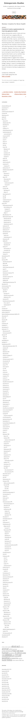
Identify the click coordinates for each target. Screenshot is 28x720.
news (13, 655)
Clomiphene (6, 242)
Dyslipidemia (5, 256)
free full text (17, 650)
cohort (10, 649)
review (6, 82)
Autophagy (4, 107)
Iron (5, 447)
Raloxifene (6, 244)
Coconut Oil (5, 136)
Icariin (6, 539)
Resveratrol (5, 575)
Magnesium (6, 449)
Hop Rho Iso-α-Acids (7, 408)
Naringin (7, 543)
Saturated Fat (6, 194)
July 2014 (4, 680)
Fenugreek (5, 387)
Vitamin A (5, 593)
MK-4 (6, 625)
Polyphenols (6, 524)
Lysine (4, 430)
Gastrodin (5, 393)
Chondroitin (5, 361)
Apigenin (7, 531)
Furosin (6, 528)
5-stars (9, 646)
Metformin (5, 229)
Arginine (5, 348)
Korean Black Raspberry (8, 423)
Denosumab (5, 227)
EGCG (6, 533)
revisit (13, 660)
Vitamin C (5, 606)
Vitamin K (5, 620)
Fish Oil (5, 484)
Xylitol (4, 631)
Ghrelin (4, 289)
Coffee (4, 137)
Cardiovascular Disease (7, 111)
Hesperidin (7, 537)
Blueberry (6, 149)
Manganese (6, 451)
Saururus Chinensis (7, 576)
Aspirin (5, 235)
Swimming (5, 278)
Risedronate (6, 222)
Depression (4, 115)
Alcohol (4, 121)
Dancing (5, 265)
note (16, 655)
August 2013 (5, 695)
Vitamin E (5, 616)
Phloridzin (7, 546)
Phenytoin (5, 239)
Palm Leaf (5, 498)
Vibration (4, 636)
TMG (4, 588)
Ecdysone (5, 385)
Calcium (5, 438)
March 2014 (4, 688)
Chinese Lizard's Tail (7, 359)
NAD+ (3, 318)
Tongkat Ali (5, 590)
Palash (4, 496)
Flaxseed (5, 391)
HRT (4, 291)
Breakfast (5, 124)
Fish (4, 145)
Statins (4, 246)
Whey (5, 192)
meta (3, 655)
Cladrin (6, 511)
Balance (3, 109)
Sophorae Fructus (7, 582)
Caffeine (5, 128)
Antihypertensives (7, 205)
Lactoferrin (5, 424)
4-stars (6, 646)
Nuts (4, 171)
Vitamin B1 (6, 601)
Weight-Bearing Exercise (8, 282)
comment (15, 649)
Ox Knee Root (6, 494)
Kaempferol (5, 421)
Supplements (5, 344)
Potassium (6, 454)
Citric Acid (5, 366)
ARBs (5, 212)
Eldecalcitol (6, 614)
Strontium (6, 464)
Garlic (4, 158)
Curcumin (5, 379)
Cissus (4, 364)
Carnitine (5, 357)
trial (20, 660)
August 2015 (5, 671)
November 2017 (5, 669)
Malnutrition (6, 167)
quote (4, 660)
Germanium (6, 445)
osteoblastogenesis (8, 656)
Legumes (5, 164)
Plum (4, 520)
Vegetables (5, 201)
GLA (4, 398)
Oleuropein (6, 179)
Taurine (4, 586)
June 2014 (4, 682)
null (20, 654)
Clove (4, 370)
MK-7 (6, 627)
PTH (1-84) (6, 303)
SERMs (4, 241)
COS (5, 558)
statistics (17, 660)
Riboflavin (6, 599)
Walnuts (6, 175)
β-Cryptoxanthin (6, 633)
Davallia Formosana (7, 381)
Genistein (7, 515)
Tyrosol (6, 184)
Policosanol (5, 522)
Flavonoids (6, 530)
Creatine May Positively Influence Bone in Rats (20, 94)
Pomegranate (6, 552)
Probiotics (4, 323)
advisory (22, 646)
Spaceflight (4, 340)
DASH (4, 143)
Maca (4, 432)
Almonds (6, 173)
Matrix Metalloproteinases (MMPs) (10, 314)
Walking (4, 280)
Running (5, 274)
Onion (4, 186)
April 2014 (4, 686)
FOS (5, 560)
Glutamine (5, 402)
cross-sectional (7, 651)
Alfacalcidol (6, 612)
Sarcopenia (4, 327)
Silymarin (5, 580)
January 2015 (5, 676)
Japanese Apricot (6, 419)
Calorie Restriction (7, 130)
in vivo (23, 653)
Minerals (5, 434)
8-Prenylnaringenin (8, 503)
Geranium (5, 394)
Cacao (4, 126)
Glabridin (7, 535)
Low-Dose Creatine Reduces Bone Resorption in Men (7, 94)
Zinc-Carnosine (8, 471)
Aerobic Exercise (6, 261)
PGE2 (3, 321)
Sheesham (5, 578)
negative (8, 654)
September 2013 (5, 693)
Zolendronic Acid (7, 224)
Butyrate (5, 353)
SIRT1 (4, 336)
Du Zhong (5, 383)
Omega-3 (5, 481)
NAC (4, 477)
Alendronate (6, 218)
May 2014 (4, 684)
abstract (15, 646)
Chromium (6, 441)
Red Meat (6, 190)
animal (5, 648)
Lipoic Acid (5, 426)
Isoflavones (6, 509)
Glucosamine (6, 400)
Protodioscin (6, 573)
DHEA (3, 117)
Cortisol (3, 113)
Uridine (4, 591)
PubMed (4, 325)
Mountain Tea (6, 473)
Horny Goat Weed (7, 409)
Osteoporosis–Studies (14, 3)
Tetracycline (5, 252)
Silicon (5, 458)
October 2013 (5, 691)
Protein (4, 188)
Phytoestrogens (6, 501)
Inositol (4, 413)
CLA (4, 368)
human (5, 652)
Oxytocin (5, 299)
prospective (14, 658)
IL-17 (3, 306)
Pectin (4, 500)
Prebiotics (5, 556)
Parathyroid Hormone (8, 301)
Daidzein (7, 513)
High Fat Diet (6, 162)
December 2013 (5, 690)
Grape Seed (5, 404)
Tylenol (4, 254)
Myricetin (5, 475)
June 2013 (4, 699)
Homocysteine (5, 286)
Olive (4, 177)
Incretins (4, 308)
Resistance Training (7, 273)
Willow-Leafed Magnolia (8, 629)
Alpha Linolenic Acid (8, 483)
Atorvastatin (6, 248)
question (20, 658)
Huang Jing (5, 411)
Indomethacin (7, 237)
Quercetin (7, 548)
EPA (5, 488)
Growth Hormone (8, 295)
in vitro (18, 652)
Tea (3, 197)
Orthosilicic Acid (8, 460)
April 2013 (4, 701)
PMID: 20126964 (6, 76)
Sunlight (4, 342)
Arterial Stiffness (5, 106)
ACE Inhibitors (7, 207)
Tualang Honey (6, 199)
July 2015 (4, 673)
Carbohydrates (6, 132)
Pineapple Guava (7, 518)
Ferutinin (6, 507)
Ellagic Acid (6, 526)
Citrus (5, 151)
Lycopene (5, 428)
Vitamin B (5, 595)
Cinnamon (5, 363)
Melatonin (6, 297)
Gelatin (4, 160)
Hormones (4, 288)
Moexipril (7, 211)
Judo (4, 269)
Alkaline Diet (5, 122)
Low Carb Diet (7, 134)
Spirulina (5, 584)
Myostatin (4, 316)
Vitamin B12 (6, 603)
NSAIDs (4, 233)
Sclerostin (4, 329)
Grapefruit (6, 154)
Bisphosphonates (7, 216)
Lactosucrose (7, 565)
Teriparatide (6, 304)
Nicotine (4, 319)
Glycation (4, 284)
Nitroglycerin (6, 231)
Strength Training (7, 276)
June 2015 (4, 675)
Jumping (5, 271)
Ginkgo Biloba (6, 396)
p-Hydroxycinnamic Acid (10, 545)
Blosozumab (6, 331)
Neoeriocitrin (6, 479)
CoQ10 (4, 372)
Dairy (4, 141)
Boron (5, 436)
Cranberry (6, 152)
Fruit (4, 147)
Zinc (5, 468)
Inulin (5, 563)
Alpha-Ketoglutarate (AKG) (9, 346)
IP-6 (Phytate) (6, 417)
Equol (3, 257)
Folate (5, 597)
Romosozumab (6, 333)
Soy (4, 196)
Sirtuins (3, 334)
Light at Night (5, 312)
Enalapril (7, 209)
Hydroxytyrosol (8, 182)
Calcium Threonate (9, 439)
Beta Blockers (6, 214)
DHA (6, 486)
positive (6, 657)
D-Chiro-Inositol (7, 415)
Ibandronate (7, 220)
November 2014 (5, 678)
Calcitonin (5, 226)
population (18, 656)
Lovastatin (6, 250)
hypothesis (12, 653)
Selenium (6, 456)
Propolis (5, 569)
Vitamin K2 (6, 623)
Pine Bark (5, 516)
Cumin (4, 378)
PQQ (4, 554)
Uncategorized (5, 635)
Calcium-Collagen (7, 355)
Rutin (6, 550)
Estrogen (6, 293)
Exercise (4, 259)
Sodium (5, 462)
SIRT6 (4, 338)
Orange (5, 156)
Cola (4, 139)
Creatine (15, 80)
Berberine (5, 351)
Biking (4, 263)
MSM (5, 453)
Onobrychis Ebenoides (8, 492)
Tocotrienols (6, 618)
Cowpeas (6, 166)
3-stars (3, 646)
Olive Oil (6, 181)
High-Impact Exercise (8, 267)
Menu (14, 12)
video (23, 660)
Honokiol (5, 406)
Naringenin (7, 541)
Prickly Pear (5, 567)
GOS (5, 561)
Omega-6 (5, 490)
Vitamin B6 (6, 605)
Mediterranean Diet (7, 169)
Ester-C (5, 608)
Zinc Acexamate (8, 469)
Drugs (3, 203)
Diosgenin (6, 505)
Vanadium (6, 466)
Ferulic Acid (5, 389)
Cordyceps (5, 374)
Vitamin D (5, 610)
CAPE (5, 571)
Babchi (4, 349)
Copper (5, 443)
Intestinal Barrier (6, 310)
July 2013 (4, 697)
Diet (3, 119)
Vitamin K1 (6, 621)
